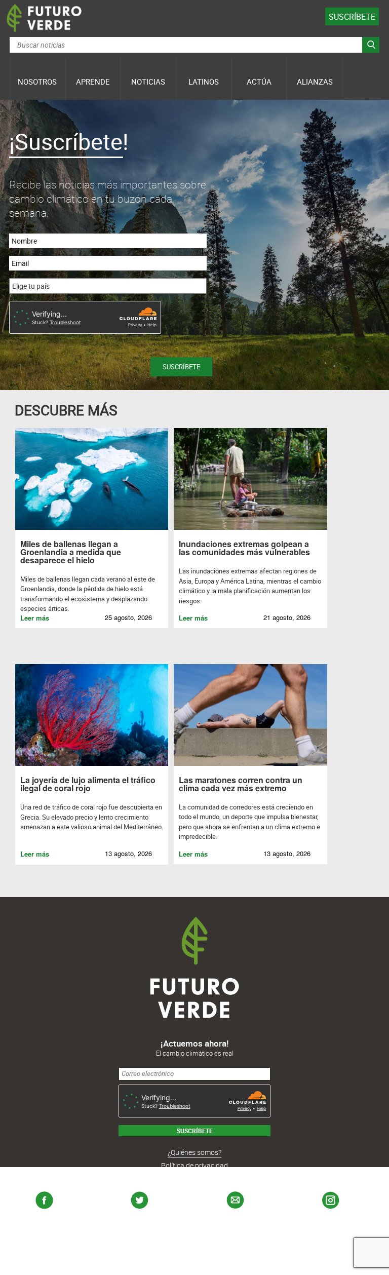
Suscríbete (352, 16)
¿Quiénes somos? (194, 1152)
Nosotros (37, 81)
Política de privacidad (194, 1165)
